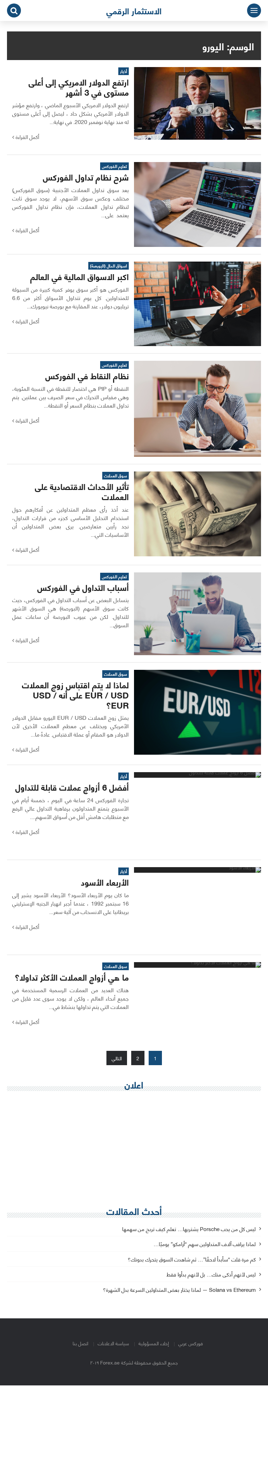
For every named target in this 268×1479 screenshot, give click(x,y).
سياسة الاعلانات (113, 1343)
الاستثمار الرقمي (134, 10)
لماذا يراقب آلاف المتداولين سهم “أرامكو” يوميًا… (205, 1244)
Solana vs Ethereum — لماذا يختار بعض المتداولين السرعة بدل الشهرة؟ (179, 1290)
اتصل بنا (80, 1343)
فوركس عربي (190, 1343)
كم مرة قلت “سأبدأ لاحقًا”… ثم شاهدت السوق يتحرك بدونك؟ (192, 1259)
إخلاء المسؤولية (154, 1343)
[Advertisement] (134, 1147)
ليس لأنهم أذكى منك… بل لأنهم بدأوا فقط (211, 1274)
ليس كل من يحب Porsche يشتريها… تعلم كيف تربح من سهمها (189, 1229)
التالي (117, 1058)
